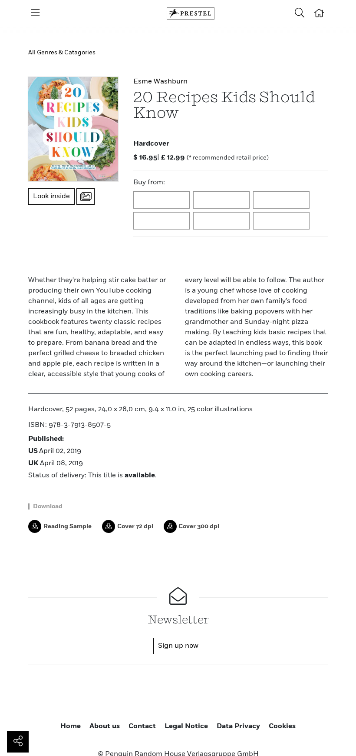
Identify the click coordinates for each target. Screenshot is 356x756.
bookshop (282, 200)
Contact (142, 726)
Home (70, 726)
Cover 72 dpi (135, 526)
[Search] (299, 13)
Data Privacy (238, 726)
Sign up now (178, 646)
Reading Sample (67, 526)
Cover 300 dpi (198, 526)
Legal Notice (186, 726)
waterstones (222, 221)
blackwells (222, 200)
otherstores (282, 221)
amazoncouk (162, 200)
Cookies (282, 726)
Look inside (51, 196)
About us (104, 726)
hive (162, 221)
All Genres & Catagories (62, 53)
